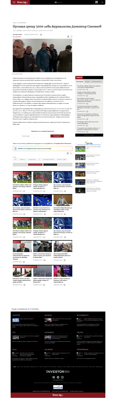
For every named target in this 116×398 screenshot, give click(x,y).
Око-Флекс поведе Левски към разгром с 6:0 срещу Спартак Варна (89, 86)
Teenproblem (82, 349)
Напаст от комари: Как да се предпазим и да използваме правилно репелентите (56, 325)
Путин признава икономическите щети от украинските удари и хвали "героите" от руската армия (25, 326)
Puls (14, 349)
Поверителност (62, 382)
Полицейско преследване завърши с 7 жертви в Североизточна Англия (88, 128)
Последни (79, 81)
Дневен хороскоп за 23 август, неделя (93, 155)
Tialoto (80, 332)
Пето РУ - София (61, 159)
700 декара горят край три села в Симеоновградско (87, 122)
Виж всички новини (89, 135)
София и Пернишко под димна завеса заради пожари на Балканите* (42, 280)
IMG (14, 366)
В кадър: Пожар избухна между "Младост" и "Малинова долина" (86, 92)
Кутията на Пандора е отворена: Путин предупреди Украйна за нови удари (88, 115)
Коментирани (96, 81)
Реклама (53, 382)
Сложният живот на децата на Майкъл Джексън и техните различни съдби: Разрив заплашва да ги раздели (90, 343)
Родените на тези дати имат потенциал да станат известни (93, 180)
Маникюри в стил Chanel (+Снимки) (92, 172)
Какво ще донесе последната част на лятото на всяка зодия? (94, 353)
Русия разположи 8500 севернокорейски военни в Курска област (62, 255)
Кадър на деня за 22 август (27, 318)
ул (39, 159)
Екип (40, 382)
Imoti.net (64, 366)
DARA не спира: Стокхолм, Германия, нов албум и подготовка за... (62, 280)
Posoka (90, 366)
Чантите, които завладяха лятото (86, 358)
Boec (94, 366)
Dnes (22, 366)
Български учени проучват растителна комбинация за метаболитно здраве (27, 354)
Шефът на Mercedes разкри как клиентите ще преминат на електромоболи (60, 337)
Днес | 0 (59, 2)
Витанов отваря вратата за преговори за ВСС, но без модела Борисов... (63, 209)
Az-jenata (49, 349)
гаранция (22, 159)
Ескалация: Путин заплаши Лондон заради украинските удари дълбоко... (22, 280)
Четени (87, 81)
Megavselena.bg (99, 366)
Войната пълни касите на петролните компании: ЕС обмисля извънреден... (41, 209)
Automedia (49, 332)
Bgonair (48, 315)
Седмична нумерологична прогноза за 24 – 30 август (92, 189)
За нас (36, 382)
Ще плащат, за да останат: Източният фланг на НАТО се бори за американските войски (88, 100)
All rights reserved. (56, 391)
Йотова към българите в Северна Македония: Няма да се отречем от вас (88, 108)
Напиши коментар (35, 164)
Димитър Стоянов (48, 159)
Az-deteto (73, 366)
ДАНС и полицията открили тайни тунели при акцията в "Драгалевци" (42, 255)
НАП (15, 159)
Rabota (68, 366)
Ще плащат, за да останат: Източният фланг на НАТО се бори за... (63, 186)
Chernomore (85, 366)
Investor (16, 315)
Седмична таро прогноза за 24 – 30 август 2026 (94, 147)
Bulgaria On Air (33, 366)
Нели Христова (17, 36)
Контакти (46, 382)
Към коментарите (50, 164)
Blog (77, 366)
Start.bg (80, 366)
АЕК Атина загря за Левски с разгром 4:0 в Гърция (25, 341)
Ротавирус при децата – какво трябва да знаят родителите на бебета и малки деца (25, 359)
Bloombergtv (83, 315)
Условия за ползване (75, 382)
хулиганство (32, 159)
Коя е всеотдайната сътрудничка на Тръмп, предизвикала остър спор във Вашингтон (88, 325)
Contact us (81, 391)
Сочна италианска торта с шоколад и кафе (92, 164)
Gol (14, 332)
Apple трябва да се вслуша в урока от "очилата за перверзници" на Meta (93, 319)
